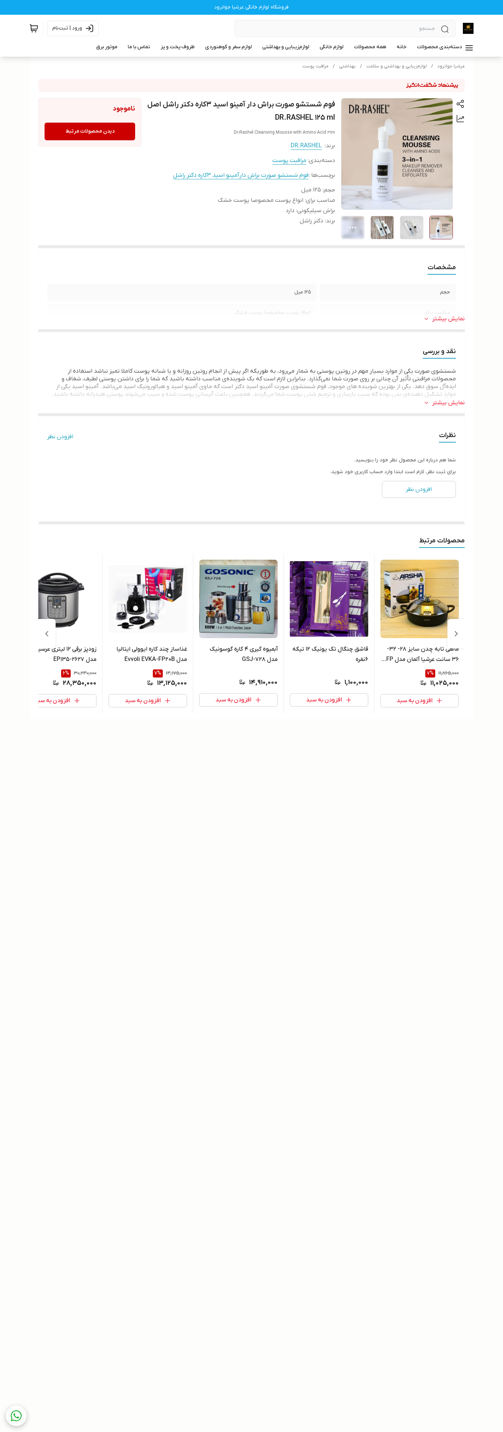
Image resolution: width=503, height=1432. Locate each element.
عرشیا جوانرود (451, 66)
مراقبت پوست (315, 66)
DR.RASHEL (306, 145)
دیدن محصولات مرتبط (90, 131)
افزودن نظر (60, 436)
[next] (47, 633)
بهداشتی (347, 66)
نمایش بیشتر (448, 319)
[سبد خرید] (33, 28)
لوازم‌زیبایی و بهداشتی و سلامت (396, 66)
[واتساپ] (16, 1415)
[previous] (456, 633)
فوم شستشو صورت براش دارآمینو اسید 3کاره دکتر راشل (241, 175)
